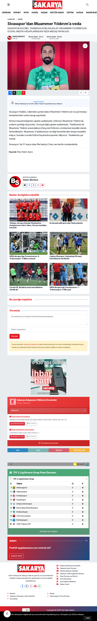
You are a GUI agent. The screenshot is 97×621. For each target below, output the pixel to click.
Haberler (11, 19)
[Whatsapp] (39, 586)
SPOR (26, 13)
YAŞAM (44, 13)
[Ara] (87, 4)
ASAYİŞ (34, 13)
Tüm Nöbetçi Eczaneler (49, 443)
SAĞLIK (79, 13)
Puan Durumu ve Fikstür (69, 576)
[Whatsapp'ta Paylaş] (19, 93)
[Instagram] (38, 185)
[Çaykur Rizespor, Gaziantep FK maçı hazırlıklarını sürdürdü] (69, 243)
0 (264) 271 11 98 (18, 436)
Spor (20, 19)
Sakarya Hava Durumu (68, 568)
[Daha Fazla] (23, 93)
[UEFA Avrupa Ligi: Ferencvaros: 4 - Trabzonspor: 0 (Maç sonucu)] (28, 243)
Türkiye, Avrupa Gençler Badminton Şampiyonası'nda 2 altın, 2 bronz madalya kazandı (27, 225)
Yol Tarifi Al (32, 423)
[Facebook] (29, 185)
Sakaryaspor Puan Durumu (60, 596)
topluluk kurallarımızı (31, 344)
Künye (52, 593)
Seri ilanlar (14, 599)
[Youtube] (42, 185)
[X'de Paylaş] (14, 93)
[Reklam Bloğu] (48, 377)
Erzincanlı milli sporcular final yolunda (66, 223)
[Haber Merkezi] (15, 182)
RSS (27, 610)
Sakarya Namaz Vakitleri (69, 571)
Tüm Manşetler (65, 579)
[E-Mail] (25, 185)
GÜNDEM (6, 13)
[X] (27, 586)
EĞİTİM (70, 13)
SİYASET (17, 13)
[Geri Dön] (7, 613)
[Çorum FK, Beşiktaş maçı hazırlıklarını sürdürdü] (28, 274)
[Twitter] (33, 185)
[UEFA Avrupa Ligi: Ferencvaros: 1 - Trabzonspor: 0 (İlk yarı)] (69, 274)
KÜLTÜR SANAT (57, 13)
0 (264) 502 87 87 (18, 423)
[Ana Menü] (8, 5)
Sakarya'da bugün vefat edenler (22, 596)
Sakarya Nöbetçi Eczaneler (70, 566)
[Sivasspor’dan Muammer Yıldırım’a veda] (48, 65)
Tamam (87, 618)
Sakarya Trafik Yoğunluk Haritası (72, 574)
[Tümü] (86, 541)
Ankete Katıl (16, 556)
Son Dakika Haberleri (68, 581)
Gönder (14, 336)
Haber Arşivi (64, 584)
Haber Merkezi (30, 180)
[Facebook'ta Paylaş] (10, 93)
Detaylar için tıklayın (48, 531)
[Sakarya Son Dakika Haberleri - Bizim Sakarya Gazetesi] (47, 5)
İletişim (12, 593)
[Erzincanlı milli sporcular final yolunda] (69, 210)
